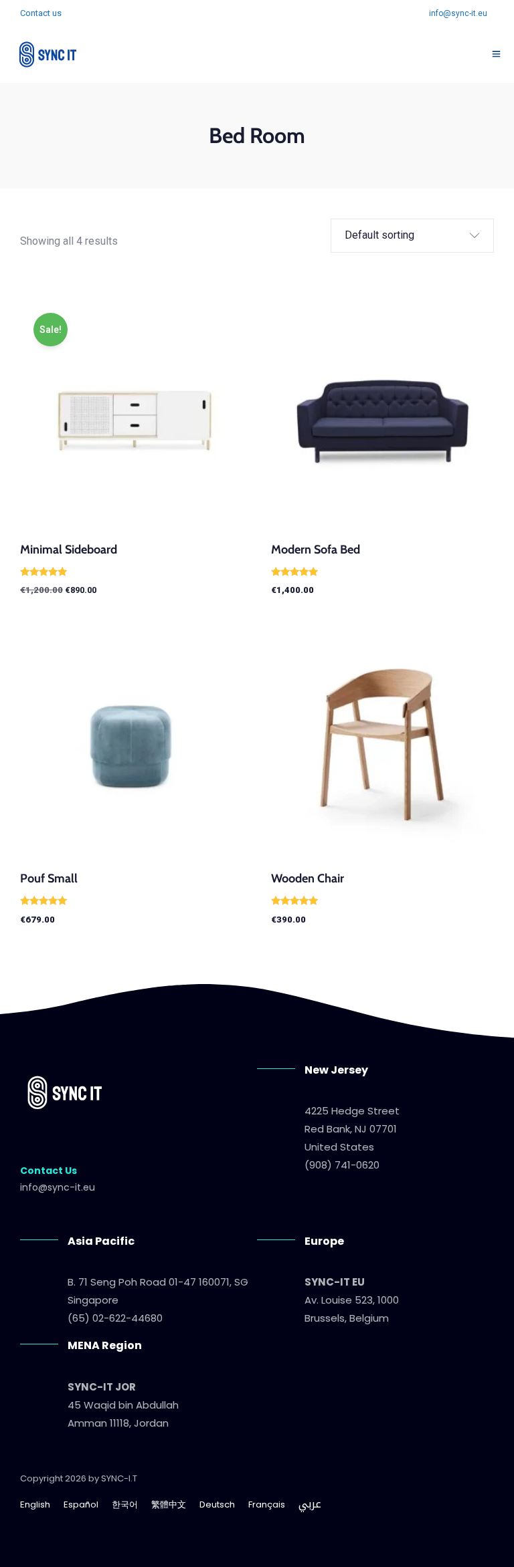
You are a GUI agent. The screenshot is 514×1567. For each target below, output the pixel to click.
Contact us (41, 13)
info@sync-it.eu (458, 13)
